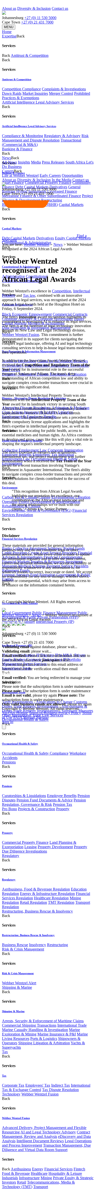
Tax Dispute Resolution (60, 1090)
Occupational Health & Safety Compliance (35, 753)
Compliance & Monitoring (22, 136)
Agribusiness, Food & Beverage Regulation (36, 889)
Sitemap (42, 717)
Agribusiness (21, 1169)
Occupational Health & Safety (25, 719)
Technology (11, 1094)
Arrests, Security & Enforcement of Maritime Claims (43, 1021)
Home (7, 32)
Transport (40, 1187)
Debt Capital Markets (18, 238)
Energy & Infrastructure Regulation (47, 894)
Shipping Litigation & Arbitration (44, 1043)
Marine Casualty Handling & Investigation (35, 1030)
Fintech (79, 1169)
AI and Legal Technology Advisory (48, 1132)
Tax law (29, 295)
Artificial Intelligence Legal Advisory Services (38, 102)
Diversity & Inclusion (34, 8)
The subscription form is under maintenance (43, 697)
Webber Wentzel (36, 244)
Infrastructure (29, 1178)
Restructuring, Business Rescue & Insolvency (37, 911)
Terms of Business (43, 713)
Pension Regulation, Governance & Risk (44, 802)
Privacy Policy (69, 713)
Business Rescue (15, 945)
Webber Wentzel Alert (19, 983)
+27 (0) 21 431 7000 (37, 22)
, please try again (29, 695)
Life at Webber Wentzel (20, 175)
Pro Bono (9, 809)
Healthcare (39, 1173)
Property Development (55, 847)
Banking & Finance (17, 149)
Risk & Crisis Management (23, 949)
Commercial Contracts (70, 314)
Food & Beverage (16, 1173)
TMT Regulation (61, 902)
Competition (61, 291)
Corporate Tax (13, 1085)
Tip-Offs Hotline (15, 713)
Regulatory (10, 856)
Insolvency (37, 945)
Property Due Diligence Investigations (44, 849)
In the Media (61, 180)
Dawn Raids (11, 93)
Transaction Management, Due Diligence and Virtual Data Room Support (46, 1147)
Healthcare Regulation (51, 898)
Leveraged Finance (62, 191)
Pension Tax (62, 804)
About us (9, 8)
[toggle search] (4, 199)
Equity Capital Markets (73, 238)
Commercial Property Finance (48, 182)
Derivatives (58, 187)
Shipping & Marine (17, 987)
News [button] (6, 158)
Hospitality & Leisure (65, 1173)
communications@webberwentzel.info (33, 673)
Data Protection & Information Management (29, 351)
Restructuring (57, 945)
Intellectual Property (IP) (55, 621)
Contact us (60, 8)
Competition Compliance (21, 89)
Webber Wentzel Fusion (40, 1094)
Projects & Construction (36, 809)
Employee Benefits (62, 796)
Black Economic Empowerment (27, 314)
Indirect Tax (60, 1085)
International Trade (72, 1025)
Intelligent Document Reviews (40, 1141)
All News (9, 162)
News (58, 244)
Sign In (7, 722)
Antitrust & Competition (29, 55)
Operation (9, 501)
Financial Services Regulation (19, 538)
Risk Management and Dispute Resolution (45, 138)
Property (62, 809)
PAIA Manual (24, 717)
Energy (37, 1169)
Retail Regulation (33, 902)
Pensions (9, 762)
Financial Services (58, 1169)
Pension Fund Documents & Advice (44, 800)
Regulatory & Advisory (62, 136)
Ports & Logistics (43, 1038)
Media (36, 162)
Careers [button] (8, 171)
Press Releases (53, 162)
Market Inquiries (35, 93)
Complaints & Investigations (64, 89)
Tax (5, 1052)
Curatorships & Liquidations (24, 796)
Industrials (10, 1178)
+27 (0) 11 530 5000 (40, 18)
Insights (24, 162)
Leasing (30, 847)
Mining (46, 1178)
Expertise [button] (9, 36)
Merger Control (61, 93)
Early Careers (50, 175)
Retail (21, 1182)
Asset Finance (13, 182)
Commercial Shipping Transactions (29, 1025)
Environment (9, 487)
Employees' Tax (37, 1085)
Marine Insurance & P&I (56, 1034)
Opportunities (72, 175)
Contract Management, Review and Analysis (46, 1134)
